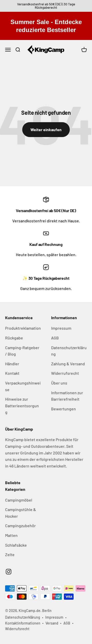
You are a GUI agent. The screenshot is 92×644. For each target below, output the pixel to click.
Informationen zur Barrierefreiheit (67, 396)
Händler (12, 363)
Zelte (10, 554)
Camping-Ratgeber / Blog (22, 351)
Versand (51, 623)
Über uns (59, 382)
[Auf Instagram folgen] (8, 571)
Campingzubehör (20, 525)
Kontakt (12, 373)
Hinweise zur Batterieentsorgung (22, 405)
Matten (11, 535)
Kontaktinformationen (22, 623)
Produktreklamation (23, 328)
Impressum (61, 328)
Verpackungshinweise (23, 386)
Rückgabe (14, 337)
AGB (55, 337)
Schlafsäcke (16, 545)
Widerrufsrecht (65, 373)
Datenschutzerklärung (69, 351)
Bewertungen (63, 408)
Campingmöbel (18, 499)
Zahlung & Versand (68, 363)
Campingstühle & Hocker (20, 512)
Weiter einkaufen (46, 129)
